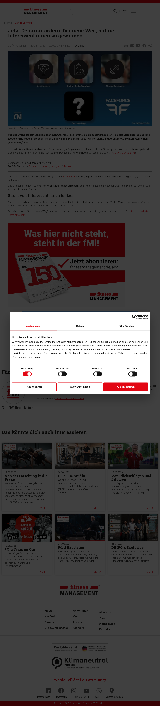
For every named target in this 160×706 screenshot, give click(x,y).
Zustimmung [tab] (33, 326)
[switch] (62, 373)
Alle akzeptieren (126, 387)
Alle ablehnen (34, 387)
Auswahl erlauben (80, 387)
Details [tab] (80, 326)
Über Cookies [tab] (126, 326)
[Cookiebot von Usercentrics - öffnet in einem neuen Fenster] (134, 317)
